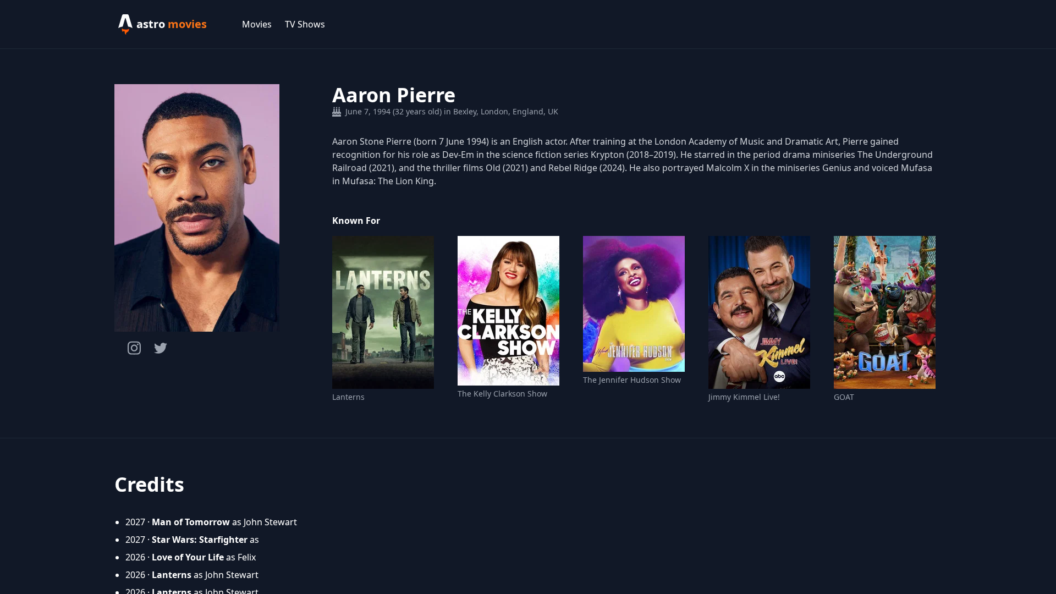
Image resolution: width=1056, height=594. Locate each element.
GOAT (844, 397)
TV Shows (305, 24)
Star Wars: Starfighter (200, 540)
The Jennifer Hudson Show (632, 380)
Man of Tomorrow (191, 522)
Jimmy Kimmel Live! (744, 397)
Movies (257, 24)
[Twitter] (160, 348)
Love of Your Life (188, 557)
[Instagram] (134, 347)
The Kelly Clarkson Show (502, 393)
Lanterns (348, 397)
